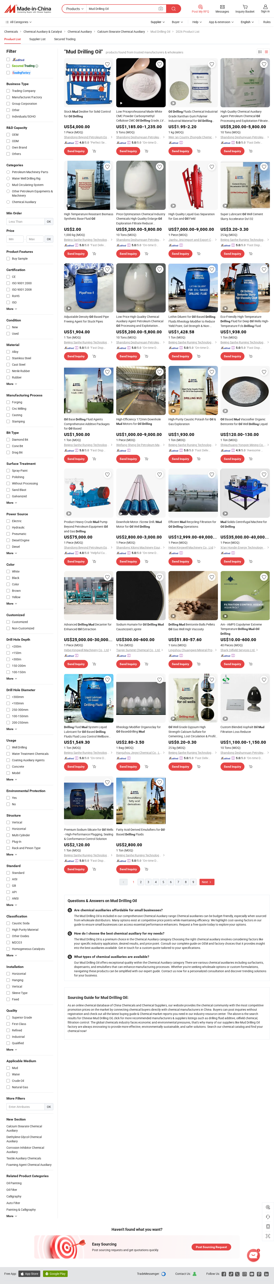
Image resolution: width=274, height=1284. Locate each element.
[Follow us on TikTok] (231, 1274)
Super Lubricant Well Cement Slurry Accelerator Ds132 (241, 216)
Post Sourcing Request (211, 1247)
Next (205, 882)
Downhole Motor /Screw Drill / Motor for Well (139, 524)
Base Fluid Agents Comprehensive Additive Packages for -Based (87, 423)
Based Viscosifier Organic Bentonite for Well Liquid (244, 421)
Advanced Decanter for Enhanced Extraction (88, 626)
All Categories (19, 22)
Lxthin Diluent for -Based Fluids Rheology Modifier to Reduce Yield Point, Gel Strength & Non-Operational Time (191, 321)
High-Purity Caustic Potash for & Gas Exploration (192, 421)
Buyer (176, 22)
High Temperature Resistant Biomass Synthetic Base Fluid (88, 216)
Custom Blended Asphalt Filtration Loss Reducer (242, 729)
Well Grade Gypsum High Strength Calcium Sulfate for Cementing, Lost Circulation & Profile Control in (192, 731)
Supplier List (37, 39)
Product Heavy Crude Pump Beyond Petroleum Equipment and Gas (86, 526)
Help (195, 22)
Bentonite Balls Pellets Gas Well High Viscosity (191, 626)
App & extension (219, 22)
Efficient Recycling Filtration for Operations (192, 524)
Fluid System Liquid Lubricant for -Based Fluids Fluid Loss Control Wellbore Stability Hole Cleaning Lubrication (86, 732)
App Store (29, 1274)
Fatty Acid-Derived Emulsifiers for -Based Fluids (140, 832)
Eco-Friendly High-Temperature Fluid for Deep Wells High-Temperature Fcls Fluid (244, 321)
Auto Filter (13, 1203)
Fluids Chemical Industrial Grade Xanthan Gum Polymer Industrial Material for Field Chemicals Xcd (192, 116)
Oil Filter (11, 1190)
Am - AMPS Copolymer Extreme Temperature (241, 628)
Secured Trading (65, 39)
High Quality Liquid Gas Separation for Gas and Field (191, 216)
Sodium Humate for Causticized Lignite (140, 626)
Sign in (265, 11)
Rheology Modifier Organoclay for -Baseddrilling (138, 729)
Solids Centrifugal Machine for (243, 524)
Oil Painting (14, 1183)
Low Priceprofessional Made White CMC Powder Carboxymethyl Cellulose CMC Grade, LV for (140, 116)
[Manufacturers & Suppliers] (27, 8)
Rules (267, 22)
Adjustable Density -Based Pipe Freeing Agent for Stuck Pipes (86, 319)
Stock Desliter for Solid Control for (87, 113)
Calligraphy (13, 1196)
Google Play (55, 1274)
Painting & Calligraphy (21, 1209)
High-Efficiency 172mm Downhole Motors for (138, 421)
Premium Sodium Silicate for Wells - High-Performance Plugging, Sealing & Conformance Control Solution (88, 834)
